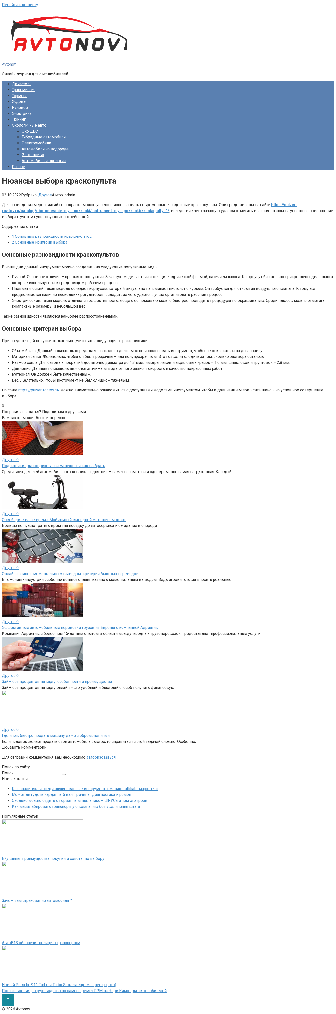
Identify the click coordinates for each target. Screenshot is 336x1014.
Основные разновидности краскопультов (52, 236)
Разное (18, 166)
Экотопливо (33, 154)
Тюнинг (19, 119)
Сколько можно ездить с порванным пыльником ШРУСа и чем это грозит (80, 800)
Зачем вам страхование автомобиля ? (37, 900)
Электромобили (36, 143)
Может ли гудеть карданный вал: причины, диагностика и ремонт (72, 794)
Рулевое (20, 107)
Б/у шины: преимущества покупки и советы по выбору (53, 858)
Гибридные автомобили (44, 137)
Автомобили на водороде (45, 149)
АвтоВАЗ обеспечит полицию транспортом (41, 942)
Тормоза (19, 95)
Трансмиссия (23, 89)
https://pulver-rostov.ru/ (39, 390)
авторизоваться (101, 757)
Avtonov (9, 64)
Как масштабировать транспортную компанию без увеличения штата (76, 806)
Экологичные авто (29, 125)
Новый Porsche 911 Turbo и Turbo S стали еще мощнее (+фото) (59, 984)
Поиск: (8, 773)
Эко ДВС (30, 131)
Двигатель (21, 84)
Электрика (21, 113)
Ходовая (19, 101)
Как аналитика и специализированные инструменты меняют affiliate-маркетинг (85, 788)
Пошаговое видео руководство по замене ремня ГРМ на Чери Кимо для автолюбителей (84, 990)
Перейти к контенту (20, 4)
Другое (45, 195)
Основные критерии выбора (39, 242)
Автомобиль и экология (44, 160)
